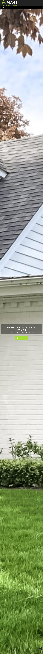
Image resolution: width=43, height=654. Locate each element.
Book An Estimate (22, 338)
